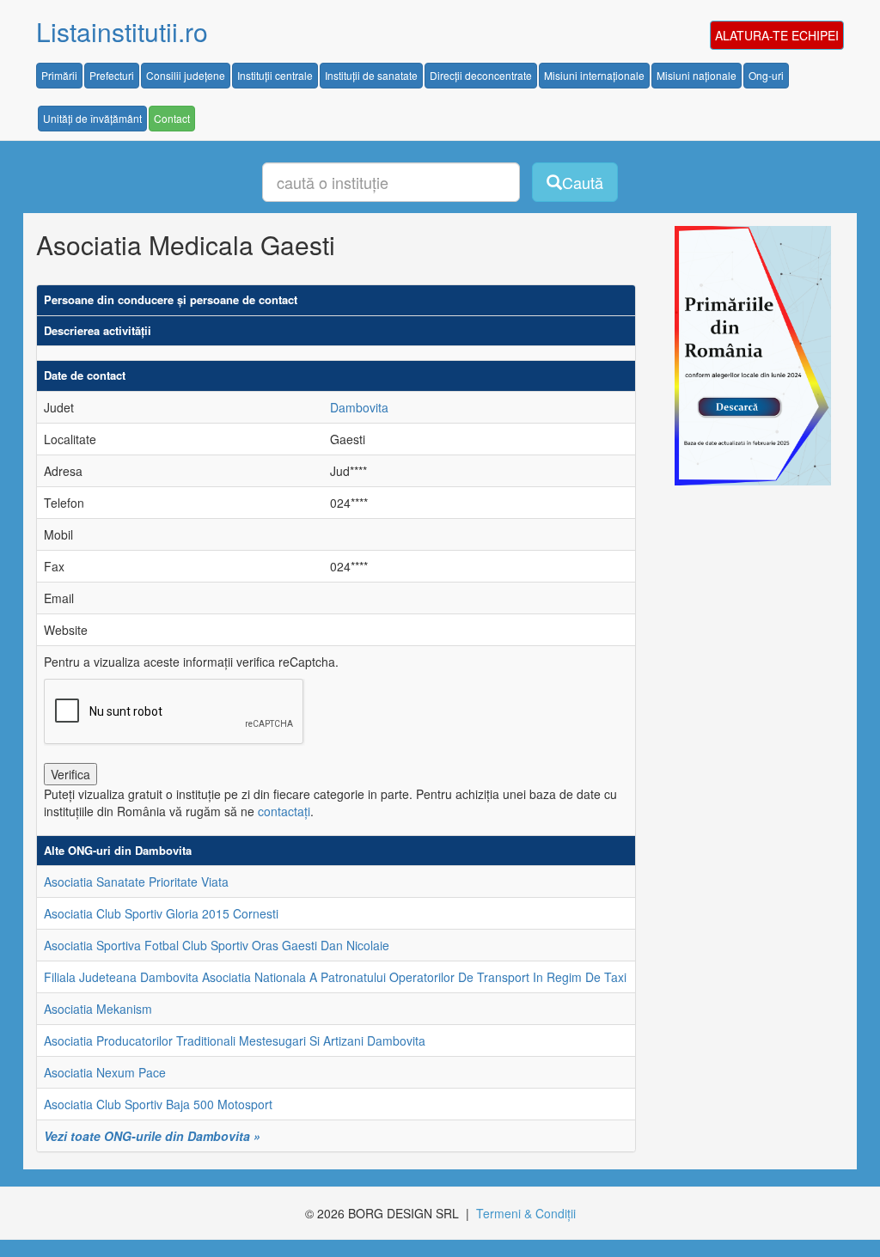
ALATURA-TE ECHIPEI (777, 35)
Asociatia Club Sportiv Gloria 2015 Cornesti (161, 913)
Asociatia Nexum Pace (105, 1072)
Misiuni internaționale (594, 75)
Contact (172, 118)
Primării (59, 75)
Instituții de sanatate (371, 75)
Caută (582, 182)
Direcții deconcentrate (481, 75)
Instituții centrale (275, 75)
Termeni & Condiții (526, 1213)
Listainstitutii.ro (122, 31)
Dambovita (359, 407)
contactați (284, 811)
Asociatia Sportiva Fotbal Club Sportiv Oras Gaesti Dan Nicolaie (216, 945)
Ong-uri (766, 75)
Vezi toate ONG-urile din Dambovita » (152, 1135)
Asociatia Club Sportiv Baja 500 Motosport (158, 1104)
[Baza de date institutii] (747, 355)
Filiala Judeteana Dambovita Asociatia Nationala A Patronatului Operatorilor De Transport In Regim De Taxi (335, 976)
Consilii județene (185, 75)
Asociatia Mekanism (98, 1008)
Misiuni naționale (696, 75)
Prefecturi (111, 75)
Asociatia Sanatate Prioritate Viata (136, 881)
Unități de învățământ (92, 118)
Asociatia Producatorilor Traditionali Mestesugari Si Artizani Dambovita (234, 1040)
